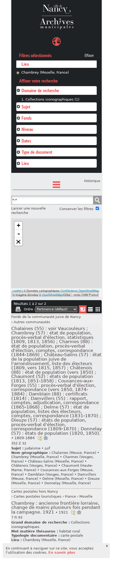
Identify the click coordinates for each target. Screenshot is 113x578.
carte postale (72, 535)
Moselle (86, 496)
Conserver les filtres (76, 209)
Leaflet (17, 290)
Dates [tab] (26, 141)
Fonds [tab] (27, 118)
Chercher (97, 200)
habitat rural (69, 531)
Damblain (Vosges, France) (50, 474)
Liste (82, 309)
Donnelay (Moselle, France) (67, 483)
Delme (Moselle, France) (63, 479)
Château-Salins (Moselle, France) (56, 461)
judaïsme (32, 448)
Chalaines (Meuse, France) (74, 453)
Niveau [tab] (27, 129)
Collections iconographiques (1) (52, 99)
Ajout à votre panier (45, 438)
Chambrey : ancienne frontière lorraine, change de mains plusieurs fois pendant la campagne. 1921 (55, 508)
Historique (92, 181)
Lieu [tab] (25, 163)
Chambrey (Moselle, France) (45, 72)
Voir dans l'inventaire (39, 438)
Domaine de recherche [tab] (40, 90)
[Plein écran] (18, 242)
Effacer (89, 55)
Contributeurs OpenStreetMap (79, 290)
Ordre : (29, 309)
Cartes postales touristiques (37, 496)
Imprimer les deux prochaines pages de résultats (18, 310)
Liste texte (90, 310)
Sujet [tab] (26, 107)
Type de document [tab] (37, 152)
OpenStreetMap (52, 295)
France (70, 496)
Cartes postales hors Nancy (34, 491)
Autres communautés (32, 322)
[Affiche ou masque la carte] (56, 42)
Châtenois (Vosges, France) (34, 465)
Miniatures (98, 309)
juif (47, 448)
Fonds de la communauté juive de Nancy (46, 317)
